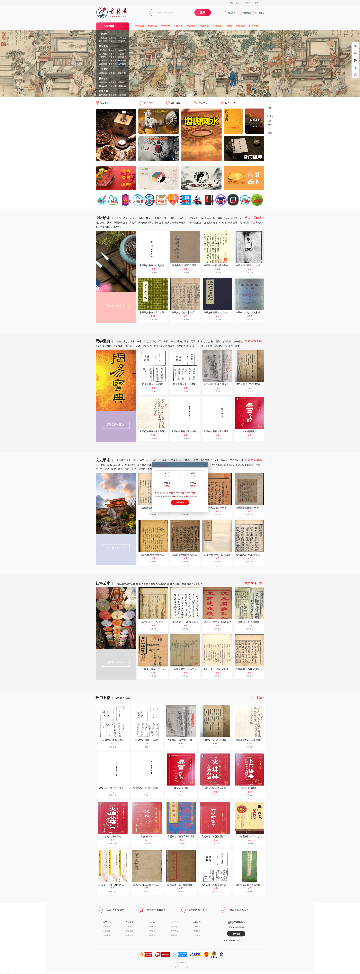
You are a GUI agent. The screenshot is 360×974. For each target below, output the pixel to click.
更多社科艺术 (253, 583)
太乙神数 (112, 64)
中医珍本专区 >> (115, 305)
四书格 (228, 26)
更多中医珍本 (253, 217)
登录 (232, 3)
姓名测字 (112, 60)
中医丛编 (103, 38)
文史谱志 (103, 69)
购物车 (257, 3)
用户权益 (253, 26)
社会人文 (122, 86)
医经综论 (112, 38)
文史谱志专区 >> (115, 547)
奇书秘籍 (103, 95)
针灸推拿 (103, 41)
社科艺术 (103, 78)
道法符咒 (112, 50)
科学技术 (112, 86)
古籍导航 (240, 26)
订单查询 (247, 3)
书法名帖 (103, 82)
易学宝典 (103, 46)
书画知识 (197, 935)
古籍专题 (103, 91)
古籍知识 (197, 927)
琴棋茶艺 (122, 82)
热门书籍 (256, 697)
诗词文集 (122, 73)
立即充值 (180, 502)
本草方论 (122, 38)
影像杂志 (112, 95)
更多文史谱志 (253, 459)
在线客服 (236, 934)
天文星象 (103, 64)
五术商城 (216, 26)
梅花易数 (122, 60)
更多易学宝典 (253, 341)
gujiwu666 (4, 973)
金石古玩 (103, 86)
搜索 (202, 12)
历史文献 (112, 73)
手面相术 (122, 54)
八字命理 (122, 50)
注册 (237, 3)
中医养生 (122, 41)
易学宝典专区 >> (115, 424)
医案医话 (112, 41)
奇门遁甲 (122, 57)
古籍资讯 (204, 26)
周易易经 (103, 57)
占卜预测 (103, 54)
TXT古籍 (122, 95)
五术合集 (122, 64)
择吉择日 (112, 54)
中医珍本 (103, 34)
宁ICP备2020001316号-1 (180, 967)
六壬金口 (112, 57)
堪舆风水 (103, 50)
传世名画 (112, 82)
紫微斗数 (103, 60)
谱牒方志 (103, 73)
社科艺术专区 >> (115, 662)
